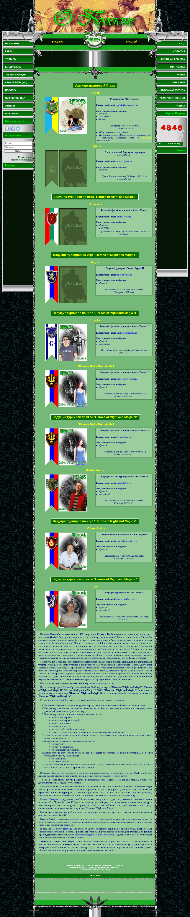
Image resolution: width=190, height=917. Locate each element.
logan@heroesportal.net (127, 333)
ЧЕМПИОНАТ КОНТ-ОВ (172, 98)
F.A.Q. (132, 795)
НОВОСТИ (11, 90)
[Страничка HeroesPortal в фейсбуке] (12, 128)
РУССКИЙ (131, 41)
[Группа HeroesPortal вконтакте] (7, 128)
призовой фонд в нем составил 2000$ (94, 834)
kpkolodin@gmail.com (127, 541)
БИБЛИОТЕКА (13, 67)
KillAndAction (96, 528)
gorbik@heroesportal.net (127, 105)
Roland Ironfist (96, 470)
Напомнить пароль (21, 159)
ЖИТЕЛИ (10, 105)
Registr (96, 262)
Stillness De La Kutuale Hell (96, 366)
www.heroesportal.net (103, 683)
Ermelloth (96, 320)
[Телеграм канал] (18, 128)
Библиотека (58, 772)
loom (96, 586)
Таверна (54, 799)
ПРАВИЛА (179, 105)
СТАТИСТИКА (177, 67)
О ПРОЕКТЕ (11, 113)
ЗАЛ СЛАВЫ (178, 82)
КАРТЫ (9, 51)
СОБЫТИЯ (179, 51)
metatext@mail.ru (124, 483)
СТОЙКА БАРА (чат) (16, 82)
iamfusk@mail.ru (124, 161)
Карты (67, 687)
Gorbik (95, 92)
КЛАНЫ (181, 74)
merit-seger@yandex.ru (127, 379)
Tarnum (96, 146)
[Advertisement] (18, 227)
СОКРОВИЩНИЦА (15, 98)
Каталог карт (174, 143)
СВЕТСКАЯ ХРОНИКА (173, 59)
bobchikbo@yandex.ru (127, 599)
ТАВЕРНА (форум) (15, 74)
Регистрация (25, 157)
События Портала (62, 828)
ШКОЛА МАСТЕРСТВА (172, 90)
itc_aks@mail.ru (124, 437)
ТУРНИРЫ (10, 59)
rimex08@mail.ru (124, 274)
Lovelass (96, 204)
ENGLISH (57, 41)
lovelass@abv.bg (124, 216)
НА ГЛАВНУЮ (12, 43)
